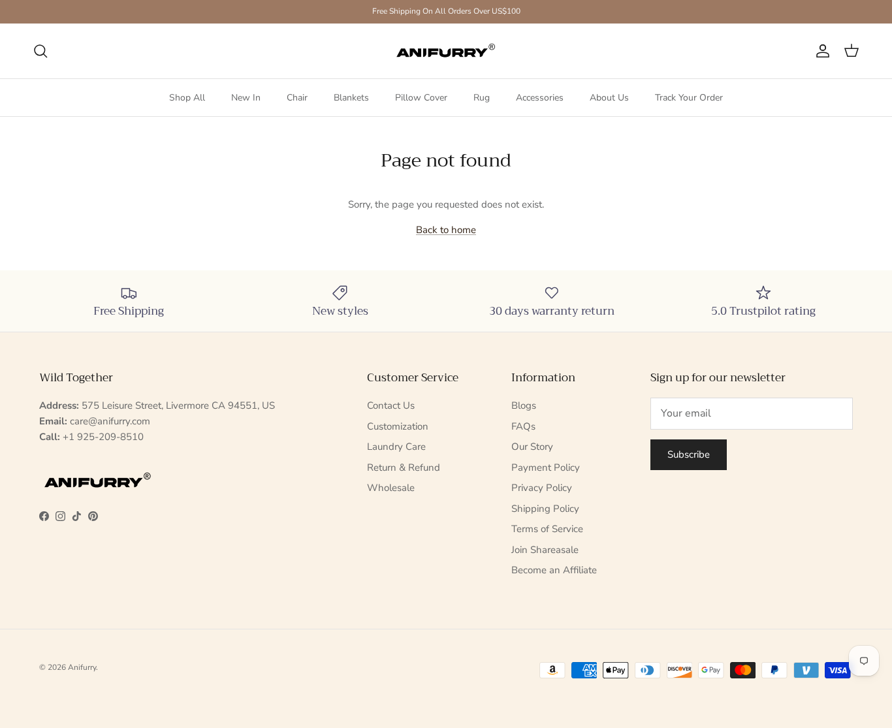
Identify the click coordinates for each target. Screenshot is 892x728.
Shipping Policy (545, 508)
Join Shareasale (545, 549)
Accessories (540, 97)
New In (246, 97)
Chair (297, 97)
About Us (609, 97)
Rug (481, 97)
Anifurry (82, 667)
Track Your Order (689, 97)
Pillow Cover (421, 97)
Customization (397, 426)
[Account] (820, 51)
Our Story (532, 446)
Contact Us (391, 405)
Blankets (351, 97)
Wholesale (391, 487)
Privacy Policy (541, 487)
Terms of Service (547, 528)
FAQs (523, 426)
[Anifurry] (446, 51)
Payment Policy (545, 467)
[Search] (40, 51)
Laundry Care (396, 446)
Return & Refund (403, 467)
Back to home (446, 229)
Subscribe (688, 454)
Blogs (523, 405)
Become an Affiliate (554, 570)
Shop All (187, 97)
